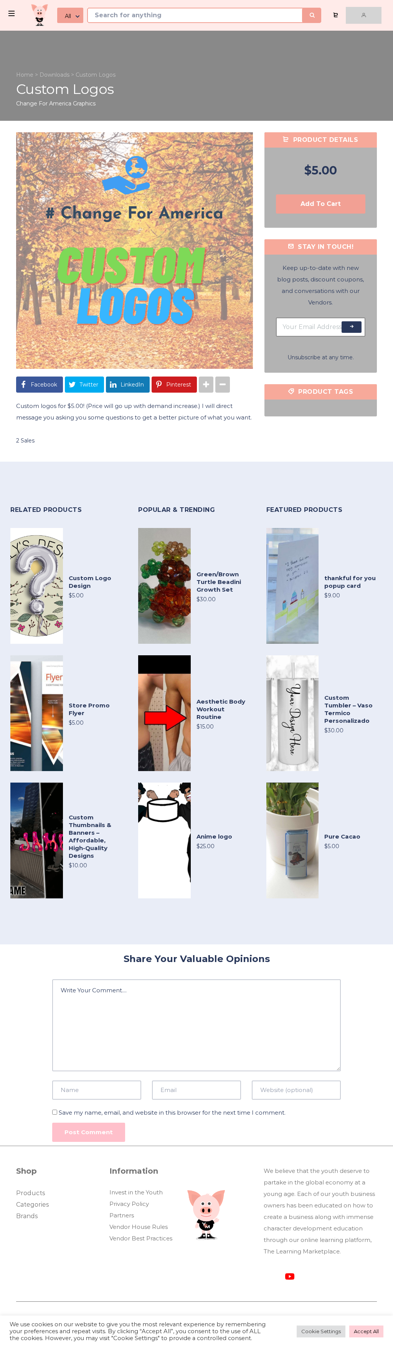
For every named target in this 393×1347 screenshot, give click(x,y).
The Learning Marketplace (302, 1251)
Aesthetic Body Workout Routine (220, 709)
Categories (32, 1204)
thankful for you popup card (350, 581)
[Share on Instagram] (206, 385)
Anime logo (214, 836)
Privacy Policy (129, 1203)
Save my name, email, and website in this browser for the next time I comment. (172, 1112)
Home (24, 74)
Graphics (84, 103)
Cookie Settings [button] (321, 1331)
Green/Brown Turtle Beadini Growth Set (218, 582)
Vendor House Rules (138, 1226)
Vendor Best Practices (140, 1238)
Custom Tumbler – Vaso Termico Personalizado (348, 709)
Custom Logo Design (90, 581)
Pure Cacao (342, 836)
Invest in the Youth (136, 1192)
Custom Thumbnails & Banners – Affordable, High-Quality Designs (90, 836)
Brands (27, 1216)
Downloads (54, 74)
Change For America (43, 103)
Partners (121, 1215)
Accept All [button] (366, 1331)
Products (30, 1193)
